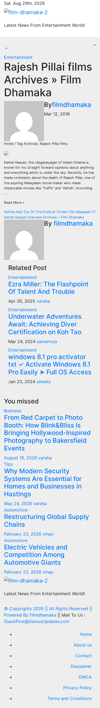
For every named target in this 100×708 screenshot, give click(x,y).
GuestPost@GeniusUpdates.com (36, 621)
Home (86, 634)
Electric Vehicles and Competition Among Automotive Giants (35, 555)
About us (83, 645)
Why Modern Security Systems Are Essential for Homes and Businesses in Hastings (43, 482)
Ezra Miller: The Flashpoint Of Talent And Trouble (48, 288)
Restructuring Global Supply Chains (46, 520)
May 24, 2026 (18, 503)
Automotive (15, 510)
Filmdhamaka (43, 615)
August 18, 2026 (21, 457)
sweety (44, 381)
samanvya (47, 341)
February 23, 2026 (23, 534)
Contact (83, 655)
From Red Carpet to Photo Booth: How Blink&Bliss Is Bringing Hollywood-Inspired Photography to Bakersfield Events (47, 433)
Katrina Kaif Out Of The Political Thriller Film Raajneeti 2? (49, 212)
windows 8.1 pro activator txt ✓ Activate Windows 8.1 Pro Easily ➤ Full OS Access (49, 364)
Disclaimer (81, 666)
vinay (48, 534)
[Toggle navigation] (7, 44)
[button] (5, 48)
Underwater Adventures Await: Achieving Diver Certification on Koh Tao (45, 324)
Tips (8, 464)
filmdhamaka (71, 105)
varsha (43, 301)
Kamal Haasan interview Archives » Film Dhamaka (44, 217)
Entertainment (18, 57)
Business (12, 410)
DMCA (85, 677)
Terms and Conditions (69, 698)
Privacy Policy (77, 687)
